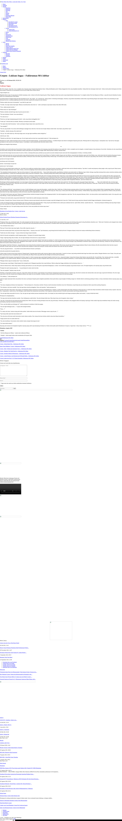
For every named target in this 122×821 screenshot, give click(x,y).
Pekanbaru (8, 8)
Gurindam (8, 39)
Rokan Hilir (8, 16)
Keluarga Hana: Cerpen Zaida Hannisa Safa (10, 795)
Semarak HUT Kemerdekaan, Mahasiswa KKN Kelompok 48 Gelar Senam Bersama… (19, 779)
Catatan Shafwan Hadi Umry (12, 48)
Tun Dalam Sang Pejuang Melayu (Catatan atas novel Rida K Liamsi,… (16, 676)
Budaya (4, 19)
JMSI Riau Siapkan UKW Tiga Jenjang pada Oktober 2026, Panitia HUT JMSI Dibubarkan (20, 768)
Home (4, 4)
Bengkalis (8, 10)
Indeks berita (6, 814)
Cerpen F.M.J (11, 29)
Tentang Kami (6, 811)
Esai (7, 33)
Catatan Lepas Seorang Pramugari (13, 51)
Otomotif (8, 54)
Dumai (7, 14)
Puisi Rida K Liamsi (13, 21)
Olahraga (5, 52)
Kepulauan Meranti (10, 15)
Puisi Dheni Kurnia (12, 25)
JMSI (14, 818)
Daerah (4, 6)
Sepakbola (8, 56)
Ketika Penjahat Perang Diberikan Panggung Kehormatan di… (14, 217)
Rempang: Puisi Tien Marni (6, 657)
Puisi (7, 20)
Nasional (5, 5)
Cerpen (7, 28)
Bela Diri (8, 53)
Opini (4, 42)
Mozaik (7, 44)
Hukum (4, 57)
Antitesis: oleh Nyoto (4, 742)
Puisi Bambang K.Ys (13, 27)
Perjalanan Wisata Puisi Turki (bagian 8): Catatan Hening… (13, 652)
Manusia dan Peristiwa (11, 41)
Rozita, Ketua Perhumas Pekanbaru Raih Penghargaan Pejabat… (14, 647)
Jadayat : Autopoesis (4, 729)
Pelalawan (8, 9)
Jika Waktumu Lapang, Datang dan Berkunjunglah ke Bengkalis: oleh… (16, 674)
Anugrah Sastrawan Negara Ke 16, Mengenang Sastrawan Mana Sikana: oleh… (18, 679)
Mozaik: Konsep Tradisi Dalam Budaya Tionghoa (11, 747)
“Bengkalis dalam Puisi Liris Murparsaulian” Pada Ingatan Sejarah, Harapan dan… (18, 672)
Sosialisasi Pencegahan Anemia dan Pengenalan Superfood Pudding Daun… (17, 774)
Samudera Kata (9, 35)
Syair (7, 38)
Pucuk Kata (8, 34)
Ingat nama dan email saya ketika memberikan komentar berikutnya (16, 383)
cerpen (1, 337)
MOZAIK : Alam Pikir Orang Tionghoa (9, 757)
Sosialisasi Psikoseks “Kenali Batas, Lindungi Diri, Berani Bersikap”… (16, 783)
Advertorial (5, 60)
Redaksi (4, 810)
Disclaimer (5, 812)
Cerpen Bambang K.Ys (13, 30)
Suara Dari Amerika (10, 46)
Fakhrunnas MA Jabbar (8, 337)
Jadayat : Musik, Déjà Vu (5, 724)
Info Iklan (5, 815)
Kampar (7, 13)
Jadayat (7, 43)
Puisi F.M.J (10, 24)
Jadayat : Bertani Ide (4, 734)
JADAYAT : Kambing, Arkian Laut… (8, 720)
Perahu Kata (8, 37)
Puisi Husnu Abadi (12, 23)
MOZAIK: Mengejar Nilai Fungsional (8, 752)
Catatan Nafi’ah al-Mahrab (12, 49)
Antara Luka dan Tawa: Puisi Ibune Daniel (9, 643)
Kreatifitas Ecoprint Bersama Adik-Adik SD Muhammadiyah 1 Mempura (16, 788)
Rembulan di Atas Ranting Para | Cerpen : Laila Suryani (12, 211)
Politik (4, 58)
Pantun (7, 32)
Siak (7, 11)
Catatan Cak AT (9, 47)
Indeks (4, 61)
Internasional (6, 18)
